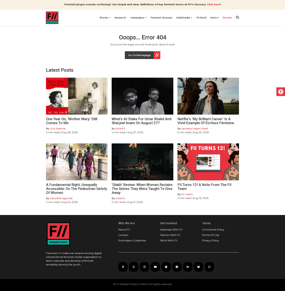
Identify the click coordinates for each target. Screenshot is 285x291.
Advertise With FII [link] (171, 229)
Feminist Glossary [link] (161, 17)
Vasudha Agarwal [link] (61, 198)
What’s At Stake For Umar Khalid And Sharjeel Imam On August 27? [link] (141, 121)
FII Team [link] (187, 194)
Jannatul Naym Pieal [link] (194, 128)
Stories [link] (104, 17)
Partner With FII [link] (170, 235)
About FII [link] (124, 229)
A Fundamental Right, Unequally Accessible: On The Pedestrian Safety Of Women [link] (76, 189)
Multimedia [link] (183, 17)
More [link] (213, 17)
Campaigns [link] (137, 17)
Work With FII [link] (168, 240)
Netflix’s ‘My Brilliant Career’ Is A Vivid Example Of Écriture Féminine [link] (205, 121)
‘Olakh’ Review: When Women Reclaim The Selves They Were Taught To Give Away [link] (142, 189)
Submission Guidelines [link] (132, 240)
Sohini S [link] (120, 128)
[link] (280, 91)
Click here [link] (213, 4)
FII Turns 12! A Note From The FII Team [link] (204, 187)
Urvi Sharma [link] (57, 128)
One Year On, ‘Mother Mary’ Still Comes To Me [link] (71, 121)
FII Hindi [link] (201, 17)
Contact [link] (123, 235)
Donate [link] (227, 17)
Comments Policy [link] (213, 229)
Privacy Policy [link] (210, 240)
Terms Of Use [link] (210, 235)
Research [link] (120, 17)
